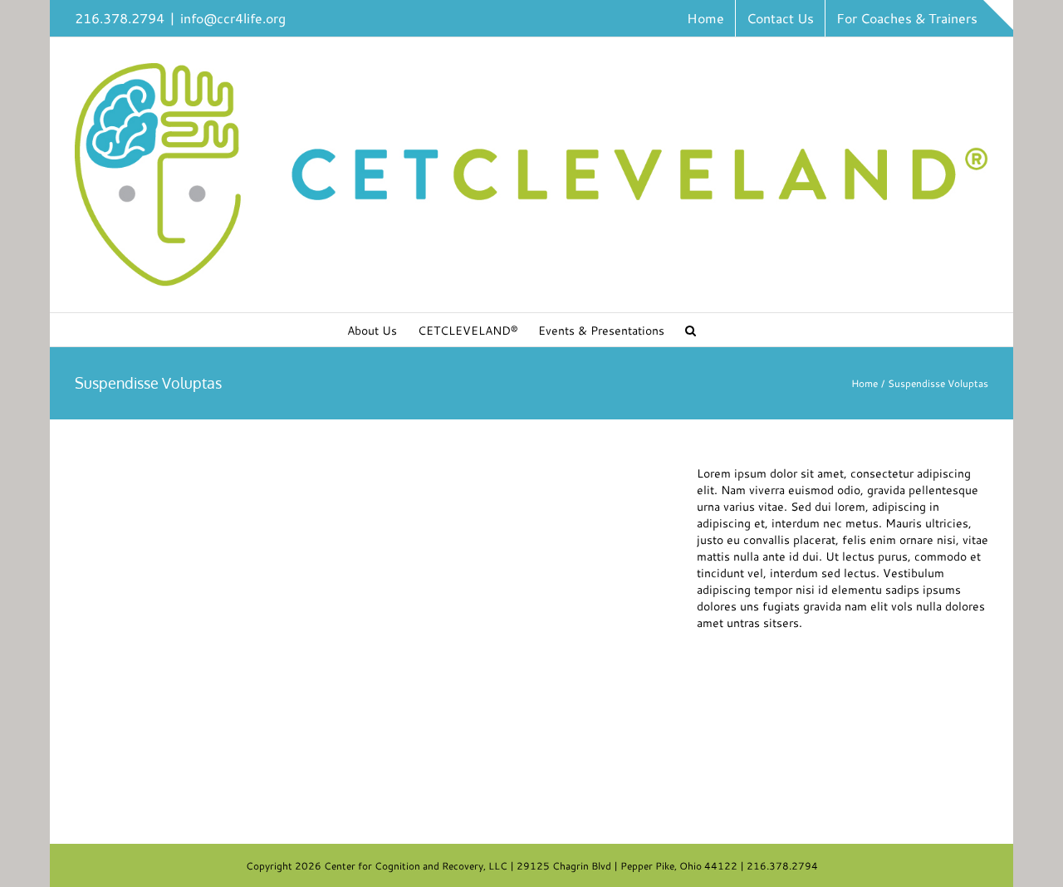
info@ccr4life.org (233, 17)
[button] (690, 329)
